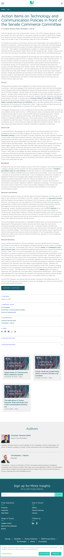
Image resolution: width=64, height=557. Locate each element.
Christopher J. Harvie (27, 29)
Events (3, 528)
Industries (4, 510)
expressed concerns (55, 198)
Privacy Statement (31, 539)
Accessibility (42, 541)
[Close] (61, 548)
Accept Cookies (44, 553)
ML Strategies (5, 307)
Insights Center (6, 523)
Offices (34, 507)
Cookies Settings (7, 553)
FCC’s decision (52, 208)
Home (3, 9)
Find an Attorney (38, 510)
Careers (34, 513)
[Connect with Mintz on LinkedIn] (33, 524)
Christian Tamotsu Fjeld (11, 29)
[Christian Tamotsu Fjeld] (5, 439)
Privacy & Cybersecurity (8, 312)
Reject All (56, 553)
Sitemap (7, 539)
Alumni (32, 541)
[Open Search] (62, 3)
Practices (4, 507)
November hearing (7, 135)
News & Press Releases (9, 526)
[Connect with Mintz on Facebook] (38, 524)
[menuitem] (3, 9)
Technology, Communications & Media (13, 310)
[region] (32, 551)
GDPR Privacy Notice (48, 539)
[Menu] (3, 3)
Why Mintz (4, 513)
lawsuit (42, 269)
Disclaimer (17, 539)
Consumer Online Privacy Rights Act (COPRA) (45, 98)
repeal (43, 247)
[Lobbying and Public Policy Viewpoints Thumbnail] (16, 363)
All (8, 9)
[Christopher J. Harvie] (5, 459)
